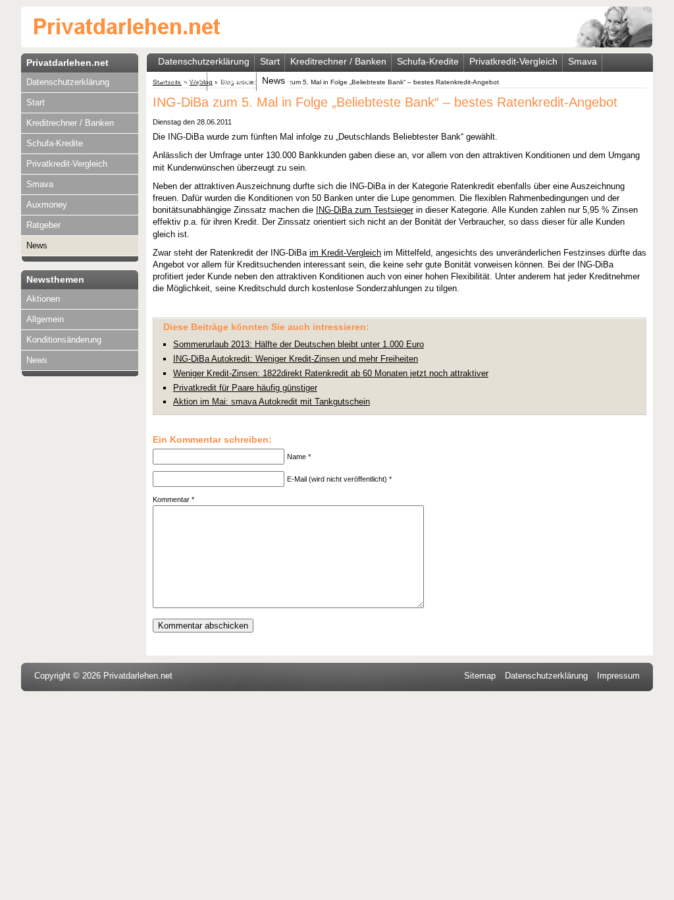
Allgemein (45, 319)
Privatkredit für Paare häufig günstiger (245, 388)
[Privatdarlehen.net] (127, 28)
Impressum (618, 676)
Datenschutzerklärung (67, 82)
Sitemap (480, 676)
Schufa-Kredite (54, 143)
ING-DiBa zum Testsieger (364, 210)
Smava (39, 184)
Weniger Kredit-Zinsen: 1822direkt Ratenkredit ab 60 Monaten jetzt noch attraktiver (330, 373)
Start (35, 102)
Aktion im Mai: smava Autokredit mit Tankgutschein (271, 402)
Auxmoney (46, 205)
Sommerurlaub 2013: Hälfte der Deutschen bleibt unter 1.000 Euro (298, 344)
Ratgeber (43, 225)
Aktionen (43, 299)
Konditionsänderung (63, 340)
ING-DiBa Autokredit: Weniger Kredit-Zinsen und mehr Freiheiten (295, 359)
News (36, 245)
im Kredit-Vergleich (345, 253)
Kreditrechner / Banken (70, 123)
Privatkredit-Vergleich (66, 164)
